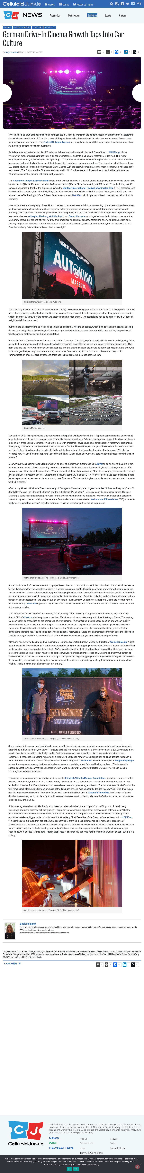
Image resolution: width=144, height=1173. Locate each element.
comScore (18, 957)
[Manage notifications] (137, 1167)
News (51, 4)
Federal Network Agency (57, 142)
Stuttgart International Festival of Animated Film (88, 187)
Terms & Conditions (91, 1152)
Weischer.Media (118, 641)
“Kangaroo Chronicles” (21, 954)
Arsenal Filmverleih (98, 792)
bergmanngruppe (124, 760)
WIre (66, 4)
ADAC (99, 463)
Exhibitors (37, 27)
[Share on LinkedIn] (126, 52)
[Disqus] (72, 1000)
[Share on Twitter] (135, 52)
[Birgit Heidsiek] (10, 931)
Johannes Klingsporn (123, 951)
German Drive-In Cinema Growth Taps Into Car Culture (63, 39)
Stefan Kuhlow (121, 954)
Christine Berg (133, 954)
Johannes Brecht (101, 951)
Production (55, 16)
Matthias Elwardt (93, 954)
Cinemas (7, 27)
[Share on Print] (108, 52)
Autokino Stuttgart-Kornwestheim (31, 180)
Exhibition (92, 16)
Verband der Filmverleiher (104, 499)
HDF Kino (127, 817)
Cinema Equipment (22, 27)
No (76, 1169)
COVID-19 (6, 957)
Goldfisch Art (56, 216)
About (83, 1138)
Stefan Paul (38, 951)
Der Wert (77, 195)
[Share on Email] (99, 52)
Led (12, 957)
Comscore (31, 603)
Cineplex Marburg (38, 216)
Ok (69, 1169)
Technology (49, 27)
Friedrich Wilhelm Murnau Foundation (85, 778)
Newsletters (85, 4)
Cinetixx (27, 617)
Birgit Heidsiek (11, 52)
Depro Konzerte (77, 216)
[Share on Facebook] (117, 52)
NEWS (32, 15)
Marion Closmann (42, 954)
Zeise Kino (86, 760)
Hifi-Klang (114, 152)
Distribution (73, 16)
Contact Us (86, 1143)
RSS (82, 1148)
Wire (53, 1143)
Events (108, 16)
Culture (122, 16)
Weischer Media (35, 957)
